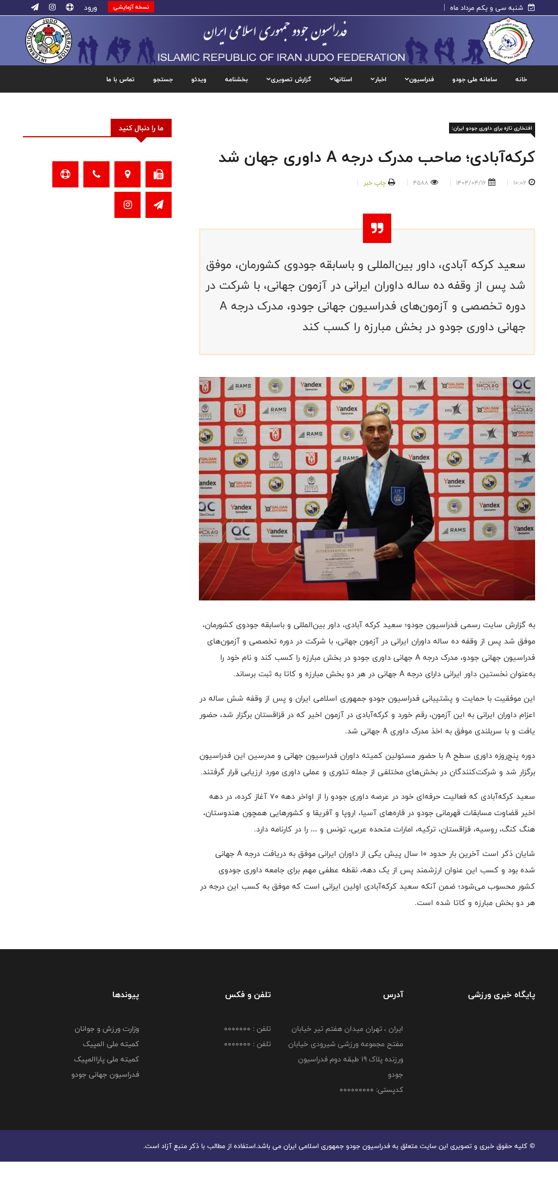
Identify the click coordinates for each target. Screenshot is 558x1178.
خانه (521, 79)
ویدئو (199, 79)
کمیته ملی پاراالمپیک (106, 1059)
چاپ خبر (374, 182)
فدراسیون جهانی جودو (105, 1074)
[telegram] (35, 7)
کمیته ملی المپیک (111, 1044)
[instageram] (51, 7)
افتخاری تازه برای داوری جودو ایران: (492, 128)
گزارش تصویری (291, 79)
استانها (343, 79)
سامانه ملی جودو (474, 79)
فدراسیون (421, 79)
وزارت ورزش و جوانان (107, 1028)
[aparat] (69, 7)
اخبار (380, 79)
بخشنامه (236, 79)
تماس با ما (120, 79)
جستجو (163, 79)
